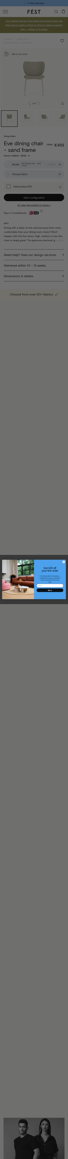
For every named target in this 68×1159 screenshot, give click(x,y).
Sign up (50, 590)
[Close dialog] (63, 562)
